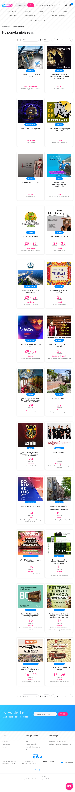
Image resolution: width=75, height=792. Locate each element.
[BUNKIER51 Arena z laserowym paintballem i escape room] (59, 69)
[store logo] (8, 5)
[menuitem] (11, 11)
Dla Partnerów (43, 5)
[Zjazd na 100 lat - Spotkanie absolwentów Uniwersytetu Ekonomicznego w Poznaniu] (59, 554)
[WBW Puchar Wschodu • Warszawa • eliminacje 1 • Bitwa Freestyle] (30, 446)
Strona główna (6, 26)
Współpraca (6, 744)
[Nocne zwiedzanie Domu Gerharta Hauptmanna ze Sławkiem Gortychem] (30, 392)
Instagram (39, 770)
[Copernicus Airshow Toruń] (30, 500)
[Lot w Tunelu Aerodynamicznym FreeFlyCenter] (59, 176)
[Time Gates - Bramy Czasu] (30, 122)
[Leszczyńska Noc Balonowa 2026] (30, 338)
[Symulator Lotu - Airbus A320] (30, 69)
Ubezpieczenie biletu (32, 750)
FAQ (37, 5)
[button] (66, 5)
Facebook (35, 770)
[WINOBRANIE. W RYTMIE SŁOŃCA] (59, 284)
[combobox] (24, 5)
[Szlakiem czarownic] (59, 392)
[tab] (37, 761)
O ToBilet (52, 5)
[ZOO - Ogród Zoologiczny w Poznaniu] (59, 122)
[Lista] (20, 40)
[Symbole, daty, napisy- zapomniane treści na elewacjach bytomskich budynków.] (59, 500)
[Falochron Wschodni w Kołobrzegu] (30, 284)
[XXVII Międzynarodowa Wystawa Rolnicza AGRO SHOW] (30, 662)
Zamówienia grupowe (33, 747)
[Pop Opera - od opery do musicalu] (59, 338)
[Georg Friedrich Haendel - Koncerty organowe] (30, 608)
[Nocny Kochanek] (59, 446)
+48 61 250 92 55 (50, 761)
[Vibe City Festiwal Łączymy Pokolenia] (30, 554)
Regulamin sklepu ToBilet (57, 741)
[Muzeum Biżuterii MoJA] (59, 230)
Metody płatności (31, 744)
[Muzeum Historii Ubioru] (30, 176)
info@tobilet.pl (68, 762)
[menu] (37, 16)
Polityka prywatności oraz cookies (60, 744)
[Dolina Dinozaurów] (30, 230)
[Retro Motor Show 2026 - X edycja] (59, 662)
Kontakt (4, 747)
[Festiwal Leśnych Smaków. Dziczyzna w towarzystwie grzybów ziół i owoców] (59, 608)
